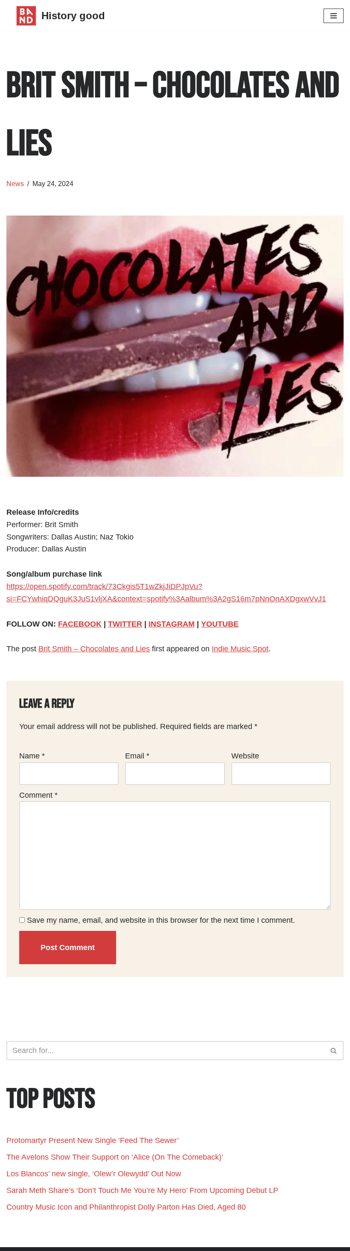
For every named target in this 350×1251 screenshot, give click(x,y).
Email (137, 756)
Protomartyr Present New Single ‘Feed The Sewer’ (92, 1140)
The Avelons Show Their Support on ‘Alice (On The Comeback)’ (114, 1157)
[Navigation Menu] (334, 16)
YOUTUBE (220, 624)
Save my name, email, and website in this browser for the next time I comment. (161, 920)
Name (32, 756)
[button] (333, 1050)
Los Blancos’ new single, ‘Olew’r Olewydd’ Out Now (93, 1173)
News (15, 183)
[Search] (334, 1050)
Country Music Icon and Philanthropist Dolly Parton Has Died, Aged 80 (126, 1207)
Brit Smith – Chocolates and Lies (94, 648)
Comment (38, 795)
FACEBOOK (80, 624)
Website (245, 756)
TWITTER (125, 624)
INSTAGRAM (172, 624)
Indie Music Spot (240, 648)
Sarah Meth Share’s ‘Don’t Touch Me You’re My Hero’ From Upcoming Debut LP (142, 1190)
